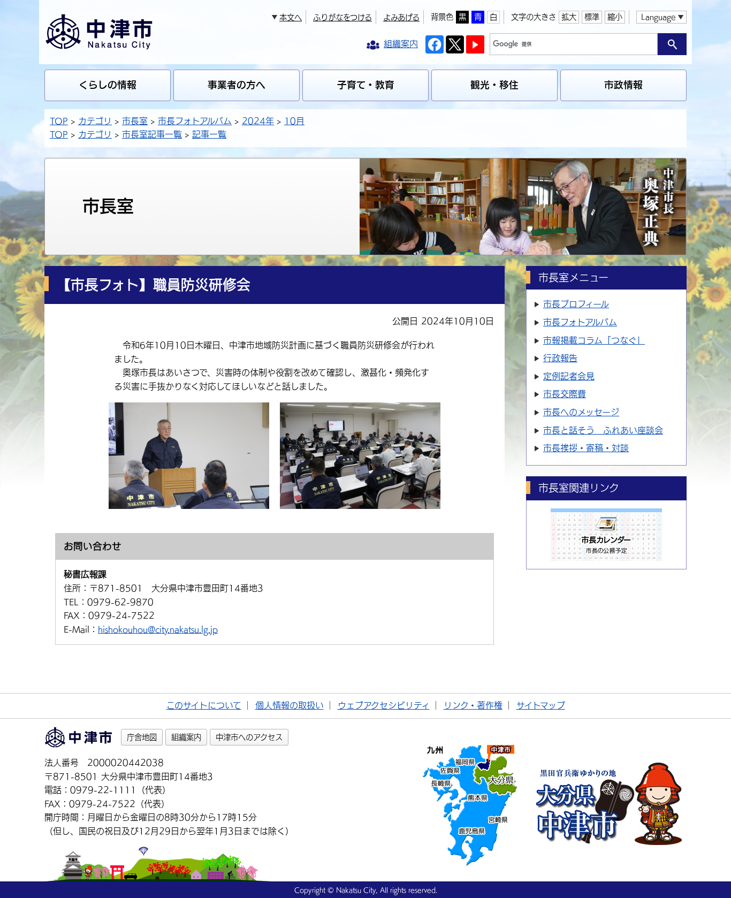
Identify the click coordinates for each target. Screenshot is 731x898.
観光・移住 (494, 84)
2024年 (258, 121)
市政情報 (623, 84)
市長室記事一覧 (152, 134)
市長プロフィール (576, 304)
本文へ (290, 17)
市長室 (135, 121)
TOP (59, 121)
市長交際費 (564, 394)
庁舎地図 (142, 737)
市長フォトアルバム (195, 121)
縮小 (614, 17)
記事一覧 (209, 134)
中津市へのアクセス (249, 737)
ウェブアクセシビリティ (384, 705)
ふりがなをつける (342, 17)
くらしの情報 (107, 84)
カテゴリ (95, 121)
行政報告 (560, 358)
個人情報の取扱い (289, 705)
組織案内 (186, 737)
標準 (591, 17)
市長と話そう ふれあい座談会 (603, 430)
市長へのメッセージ (581, 412)
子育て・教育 (365, 84)
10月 (294, 121)
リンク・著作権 (473, 705)
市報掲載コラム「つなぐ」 (594, 340)
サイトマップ (540, 705)
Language (658, 17)
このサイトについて (203, 705)
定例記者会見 (569, 376)
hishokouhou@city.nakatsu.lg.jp (158, 629)
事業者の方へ (236, 84)
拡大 (568, 17)
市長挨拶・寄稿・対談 (586, 448)
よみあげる (401, 17)
